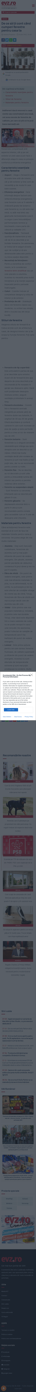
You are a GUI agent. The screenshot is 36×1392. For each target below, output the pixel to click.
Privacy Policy (29, 716)
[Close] (32, 675)
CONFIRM (10, 710)
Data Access (18, 716)
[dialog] (18, 696)
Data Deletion (7, 716)
